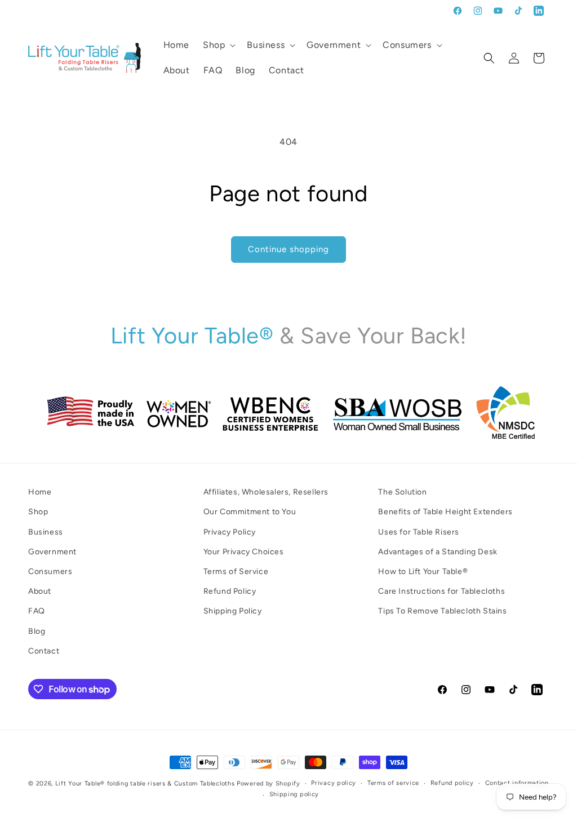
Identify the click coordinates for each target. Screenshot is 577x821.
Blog (36, 631)
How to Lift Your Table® (423, 571)
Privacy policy (333, 783)
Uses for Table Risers (418, 532)
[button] (218, 45)
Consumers (50, 571)
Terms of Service (236, 571)
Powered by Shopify (268, 783)
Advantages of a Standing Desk (437, 552)
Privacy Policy (229, 532)
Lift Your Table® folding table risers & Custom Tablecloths (145, 783)
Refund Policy (229, 591)
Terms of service (393, 783)
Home (39, 492)
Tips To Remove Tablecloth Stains (442, 611)
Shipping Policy (232, 611)
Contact (43, 651)
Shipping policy (294, 794)
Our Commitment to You (249, 512)
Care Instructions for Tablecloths (441, 591)
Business (45, 532)
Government (52, 552)
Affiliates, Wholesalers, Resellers (266, 492)
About (39, 591)
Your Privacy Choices (243, 552)
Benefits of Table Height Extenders (445, 512)
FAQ (36, 611)
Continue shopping (288, 249)
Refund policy (452, 783)
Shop (38, 512)
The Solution (402, 492)
